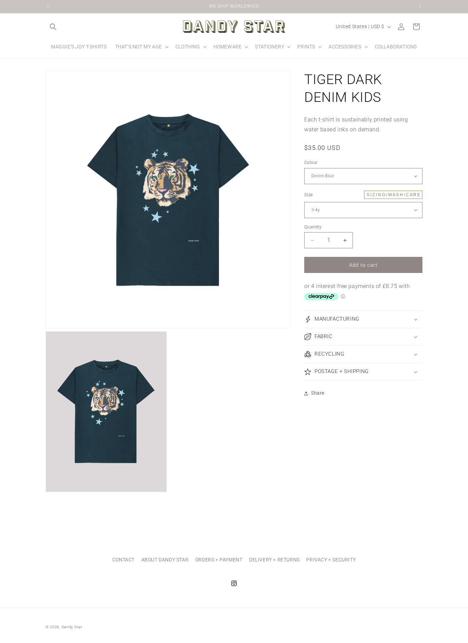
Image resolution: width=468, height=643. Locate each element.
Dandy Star (72, 627)
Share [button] (317, 393)
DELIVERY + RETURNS (274, 559)
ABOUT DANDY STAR (165, 559)
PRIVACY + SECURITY (331, 559)
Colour (310, 162)
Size (362, 194)
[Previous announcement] (48, 6)
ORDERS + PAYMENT (219, 559)
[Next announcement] (420, 6)
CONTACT (123, 559)
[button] (53, 26)
